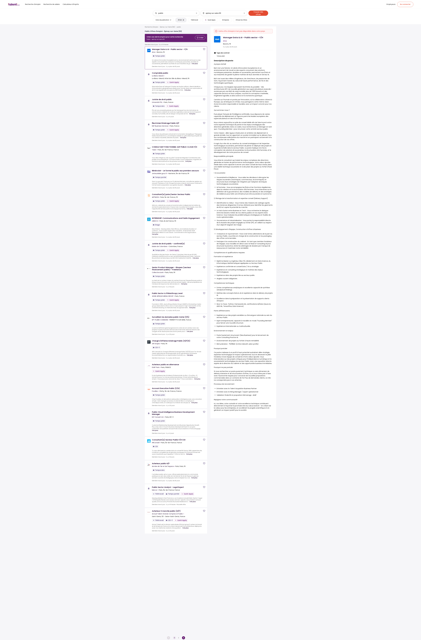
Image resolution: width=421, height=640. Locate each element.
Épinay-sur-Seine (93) (167, 27)
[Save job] (204, 49)
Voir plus (195, 64)
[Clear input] (196, 13)
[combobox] (176, 13)
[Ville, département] (222, 13)
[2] (183, 637)
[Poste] (174, 13)
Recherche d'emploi (151, 27)
